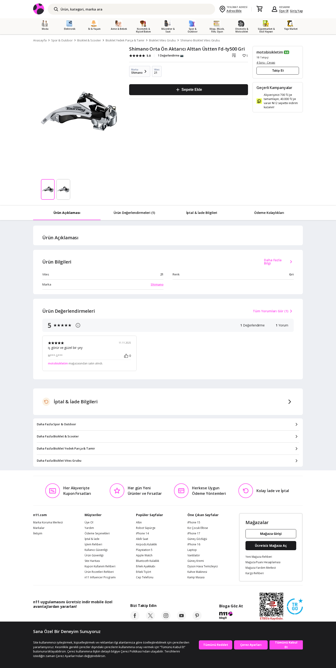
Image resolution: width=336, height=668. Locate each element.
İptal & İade (92, 539)
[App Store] (47, 617)
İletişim (37, 533)
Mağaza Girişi (271, 533)
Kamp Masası (196, 577)
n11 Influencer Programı (100, 577)
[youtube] (181, 618)
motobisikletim (269, 52)
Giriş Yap (296, 11)
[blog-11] (231, 616)
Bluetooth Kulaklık (147, 561)
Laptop (192, 550)
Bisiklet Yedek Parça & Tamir (125, 40)
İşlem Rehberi (93, 544)
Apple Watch (144, 555)
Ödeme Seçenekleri (97, 533)
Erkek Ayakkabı (145, 566)
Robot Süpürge (145, 528)
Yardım (89, 528)
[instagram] (166, 618)
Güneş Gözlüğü (197, 539)
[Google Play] (75, 617)
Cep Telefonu (144, 577)
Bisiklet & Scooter (89, 40)
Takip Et (278, 70)
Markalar (39, 528)
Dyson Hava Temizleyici (202, 566)
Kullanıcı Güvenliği (96, 550)
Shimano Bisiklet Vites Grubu (200, 40)
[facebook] (134, 618)
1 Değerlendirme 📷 (171, 55)
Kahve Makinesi (197, 572)
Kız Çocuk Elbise (197, 528)
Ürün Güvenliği (94, 555)
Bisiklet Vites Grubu (162, 40)
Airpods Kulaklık (146, 544)
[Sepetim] (259, 9)
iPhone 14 (142, 533)
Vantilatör (193, 555)
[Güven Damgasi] (295, 606)
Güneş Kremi (195, 561)
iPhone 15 (193, 522)
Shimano (157, 284)
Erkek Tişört (143, 572)
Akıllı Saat (142, 539)
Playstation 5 (144, 550)
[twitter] (150, 618)
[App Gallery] (102, 617)
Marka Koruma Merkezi (48, 522)
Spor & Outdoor (62, 40)
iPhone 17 (193, 533)
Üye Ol (284, 11)
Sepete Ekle (191, 90)
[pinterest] (197, 618)
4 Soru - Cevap (265, 63)
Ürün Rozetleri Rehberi (99, 572)
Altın (139, 522)
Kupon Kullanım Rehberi (100, 566)
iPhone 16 (193, 544)
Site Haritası (92, 561)
